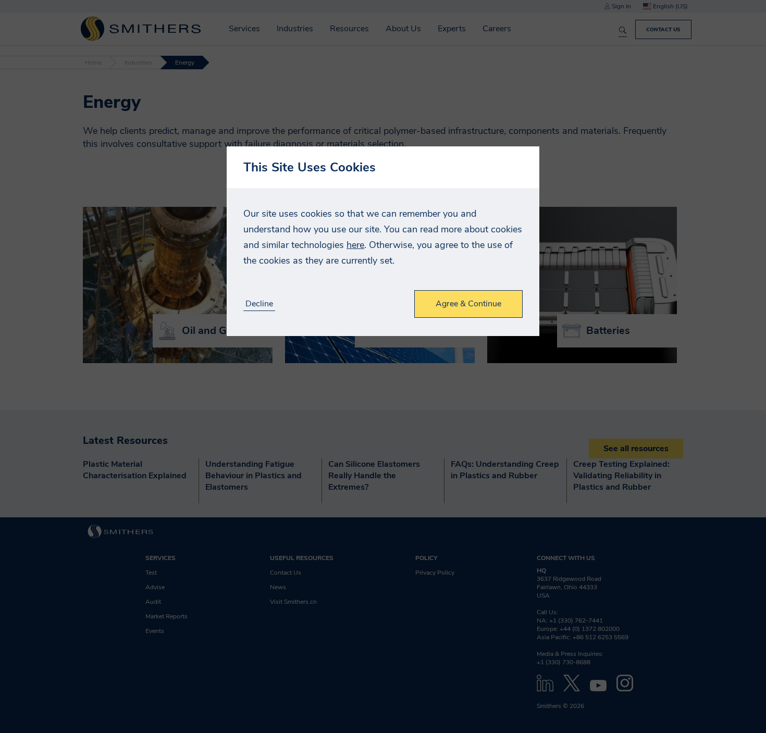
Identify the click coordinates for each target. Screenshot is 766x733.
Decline (259, 304)
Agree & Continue (468, 303)
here (355, 245)
